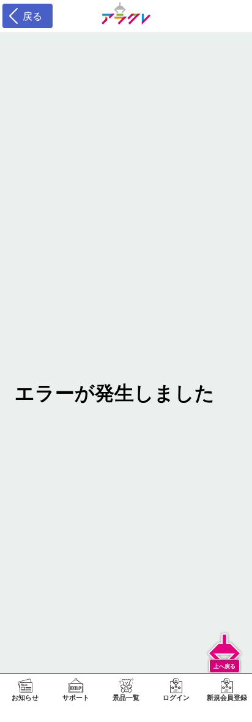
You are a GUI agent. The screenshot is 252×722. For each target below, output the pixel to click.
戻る (29, 16)
